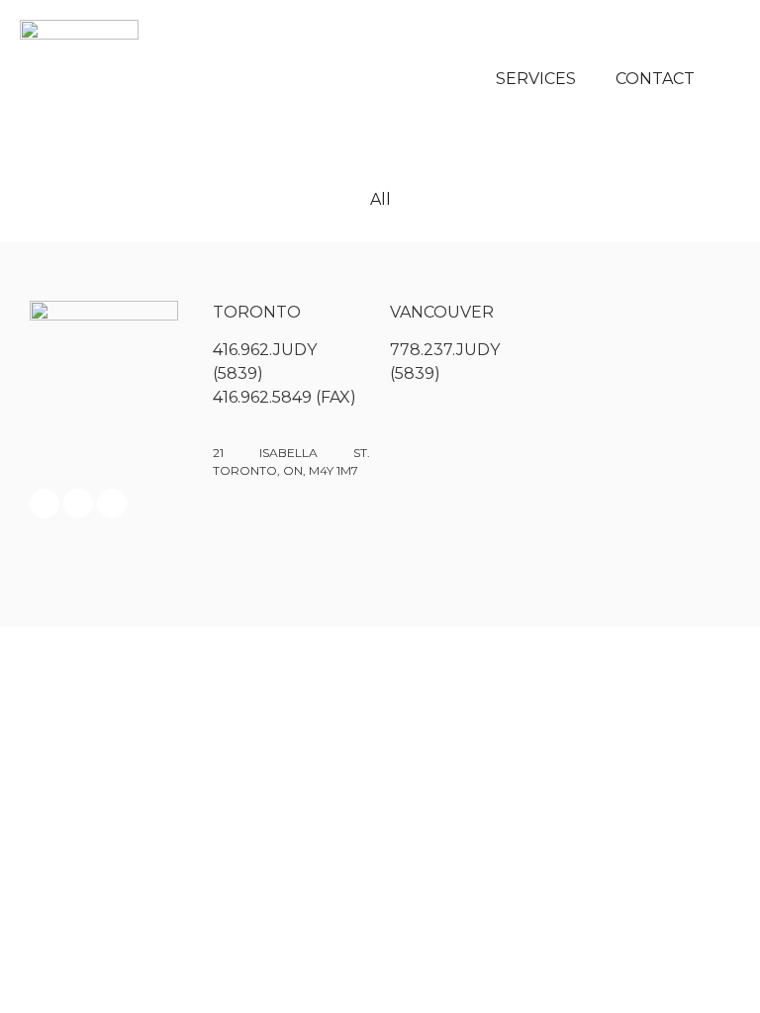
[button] (729, 79)
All (380, 199)
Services (536, 78)
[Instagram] (78, 503)
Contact (655, 78)
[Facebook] (44, 503)
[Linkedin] (112, 503)
